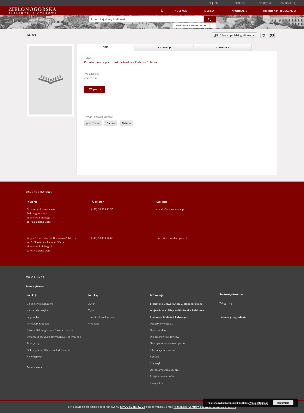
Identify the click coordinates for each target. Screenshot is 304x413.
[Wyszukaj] (210, 19)
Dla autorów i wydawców (164, 337)
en (216, 3)
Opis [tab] (105, 47)
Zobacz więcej (35, 367)
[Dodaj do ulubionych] (263, 35)
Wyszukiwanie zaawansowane (191, 25)
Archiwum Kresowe (38, 323)
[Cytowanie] (272, 35)
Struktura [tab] (222, 47)
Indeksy (209, 11)
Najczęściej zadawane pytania (167, 343)
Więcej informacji (258, 402)
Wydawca (93, 323)
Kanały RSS (156, 383)
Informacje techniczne (163, 350)
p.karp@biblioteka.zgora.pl (171, 238)
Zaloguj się (288, 3)
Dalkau (111, 123)
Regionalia (33, 317)
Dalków (126, 123)
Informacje (239, 11)
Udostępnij (264, 3)
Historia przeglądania (279, 11)
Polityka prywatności (162, 376)
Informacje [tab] (164, 47)
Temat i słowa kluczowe (102, 317)
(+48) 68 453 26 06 (102, 238)
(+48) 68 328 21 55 (102, 209)
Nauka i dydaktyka (37, 310)
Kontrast (241, 3)
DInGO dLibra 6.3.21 (132, 406)
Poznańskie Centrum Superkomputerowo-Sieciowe (205, 406)
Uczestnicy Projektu (161, 323)
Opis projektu (158, 330)
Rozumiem (283, 403)
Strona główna (35, 286)
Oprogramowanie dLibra (164, 370)
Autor (91, 304)
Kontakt (154, 356)
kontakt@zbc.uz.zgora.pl (170, 209)
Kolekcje (181, 11)
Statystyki (155, 363)
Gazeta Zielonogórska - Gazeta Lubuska (50, 330)
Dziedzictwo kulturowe (40, 304)
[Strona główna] (162, 10)
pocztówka (90, 78)
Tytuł (91, 310)
